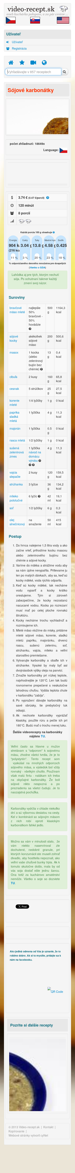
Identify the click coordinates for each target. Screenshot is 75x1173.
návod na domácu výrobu (35, 456)
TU (43, 736)
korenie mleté (14, 402)
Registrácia (19, 48)
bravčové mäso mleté (17, 310)
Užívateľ (16, 42)
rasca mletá (17, 440)
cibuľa (13, 377)
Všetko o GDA (37, 267)
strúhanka (16, 484)
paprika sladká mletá (14, 416)
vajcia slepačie (15, 474)
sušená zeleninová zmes (17, 452)
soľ (11, 508)
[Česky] (64, 150)
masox (14, 352)
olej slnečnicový (17, 522)
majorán (15, 428)
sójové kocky (14, 338)
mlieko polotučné (16, 498)
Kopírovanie (16, 1131)
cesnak (14, 388)
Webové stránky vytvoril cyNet (28, 1135)
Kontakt (48, 1127)
